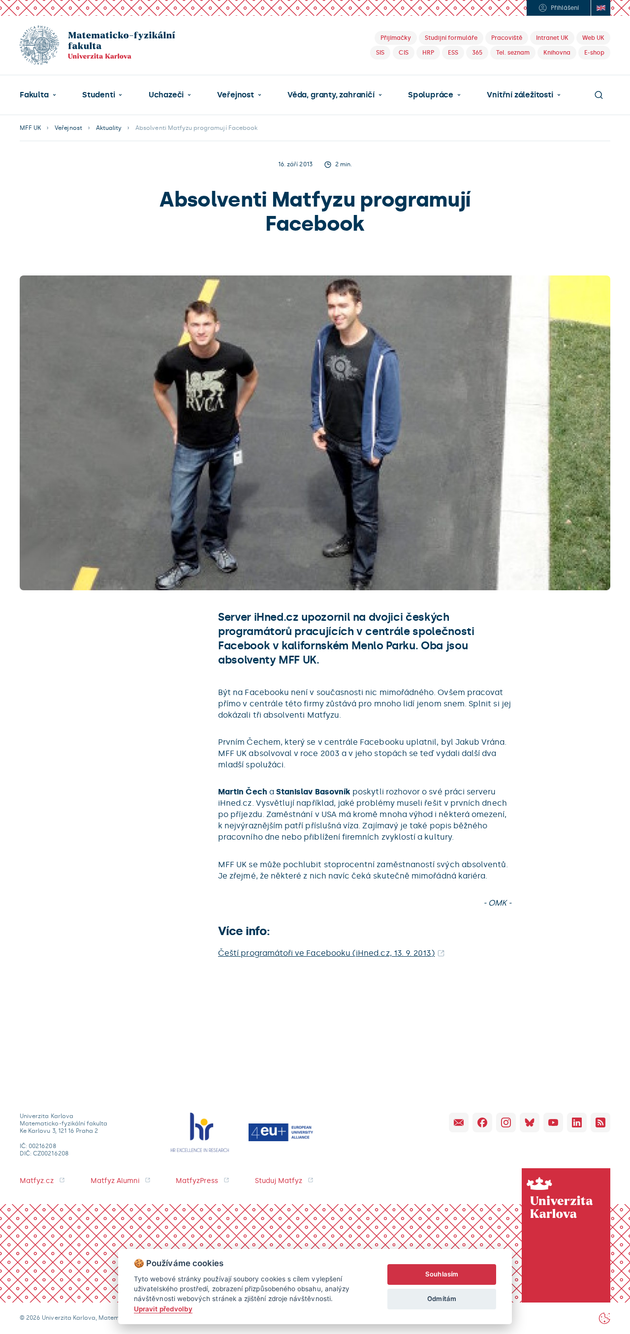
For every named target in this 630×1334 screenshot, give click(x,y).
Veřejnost (235, 95)
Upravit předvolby (163, 1309)
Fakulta (34, 95)
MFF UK (30, 128)
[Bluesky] (529, 1122)
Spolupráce (430, 95)
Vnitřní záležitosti (520, 95)
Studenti (98, 95)
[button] (38, 95)
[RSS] (600, 1122)
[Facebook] (482, 1122)
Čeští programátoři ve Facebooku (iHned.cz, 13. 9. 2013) (326, 953)
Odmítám (441, 1299)
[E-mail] (459, 1122)
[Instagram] (506, 1122)
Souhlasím (441, 1274)
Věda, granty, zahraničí (331, 95)
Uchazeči (166, 95)
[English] (600, 8)
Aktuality (109, 128)
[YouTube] (553, 1122)
